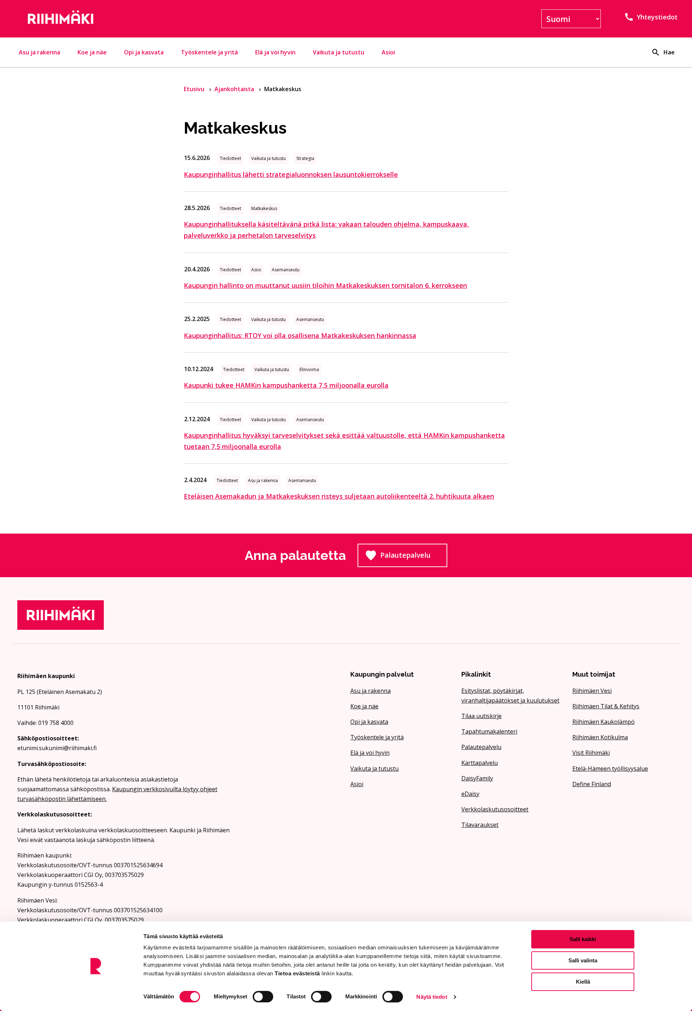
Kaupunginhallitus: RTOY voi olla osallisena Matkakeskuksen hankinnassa (300, 335)
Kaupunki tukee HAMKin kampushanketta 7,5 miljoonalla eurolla (286, 385)
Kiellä (583, 982)
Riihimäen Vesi (592, 691)
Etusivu (195, 89)
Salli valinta (582, 960)
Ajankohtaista (235, 89)
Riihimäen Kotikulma (600, 737)
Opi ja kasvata (144, 52)
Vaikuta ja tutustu (338, 52)
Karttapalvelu (479, 763)
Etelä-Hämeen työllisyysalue (610, 768)
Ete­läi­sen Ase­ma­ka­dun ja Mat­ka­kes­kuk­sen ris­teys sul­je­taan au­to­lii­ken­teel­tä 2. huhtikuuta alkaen (339, 496)
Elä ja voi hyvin (275, 52)
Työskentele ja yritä (209, 52)
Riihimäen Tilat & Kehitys (605, 706)
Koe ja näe (92, 52)
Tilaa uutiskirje (481, 716)
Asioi (388, 52)
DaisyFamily (477, 778)
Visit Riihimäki (591, 753)
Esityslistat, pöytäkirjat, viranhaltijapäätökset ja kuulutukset (510, 695)
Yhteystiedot (657, 17)
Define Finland (591, 784)
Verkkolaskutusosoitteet (494, 809)
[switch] (263, 996)
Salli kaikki (582, 939)
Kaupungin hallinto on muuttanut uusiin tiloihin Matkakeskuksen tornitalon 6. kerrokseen (325, 285)
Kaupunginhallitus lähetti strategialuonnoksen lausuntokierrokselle (291, 174)
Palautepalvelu (413, 557)
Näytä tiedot (431, 997)
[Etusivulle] (124, 18)
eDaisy (470, 794)
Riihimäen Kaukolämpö (603, 722)
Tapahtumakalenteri (489, 731)
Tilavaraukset (479, 825)
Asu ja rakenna (39, 52)
